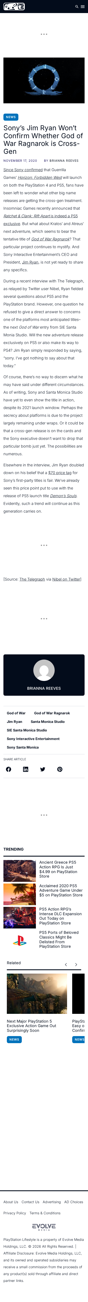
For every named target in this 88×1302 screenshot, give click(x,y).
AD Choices (73, 1202)
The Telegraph (32, 579)
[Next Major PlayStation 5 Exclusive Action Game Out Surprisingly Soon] (37, 994)
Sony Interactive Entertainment (33, 739)
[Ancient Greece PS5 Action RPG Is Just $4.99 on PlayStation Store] (19, 871)
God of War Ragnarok (52, 713)
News (11, 117)
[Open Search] (77, 6)
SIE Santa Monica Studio (27, 730)
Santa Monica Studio (48, 721)
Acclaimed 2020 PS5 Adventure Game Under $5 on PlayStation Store (61, 890)
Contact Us (30, 1202)
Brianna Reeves (64, 160)
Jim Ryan (30, 262)
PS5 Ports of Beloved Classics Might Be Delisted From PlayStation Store (59, 939)
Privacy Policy (14, 1213)
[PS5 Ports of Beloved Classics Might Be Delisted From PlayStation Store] (19, 941)
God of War (16, 713)
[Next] (76, 964)
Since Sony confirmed (23, 170)
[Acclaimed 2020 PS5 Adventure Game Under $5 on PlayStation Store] (19, 894)
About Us (10, 1202)
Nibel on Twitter (66, 579)
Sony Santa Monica (23, 747)
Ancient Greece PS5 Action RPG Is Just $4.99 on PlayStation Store (58, 869)
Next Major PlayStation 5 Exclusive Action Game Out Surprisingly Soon (31, 1026)
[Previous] (66, 964)
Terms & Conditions (44, 1213)
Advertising (52, 1202)
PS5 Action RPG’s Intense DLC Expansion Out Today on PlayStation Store (60, 916)
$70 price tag (60, 472)
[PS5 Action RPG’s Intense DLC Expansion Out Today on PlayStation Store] (19, 917)
